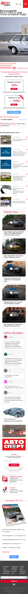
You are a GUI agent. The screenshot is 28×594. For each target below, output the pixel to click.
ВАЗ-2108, (3, 117)
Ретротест (3, 136)
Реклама (22, 573)
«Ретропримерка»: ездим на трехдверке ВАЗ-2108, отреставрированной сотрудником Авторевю (19, 178)
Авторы (22, 567)
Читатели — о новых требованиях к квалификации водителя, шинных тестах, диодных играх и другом (19, 153)
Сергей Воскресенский (7, 67)
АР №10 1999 (12, 63)
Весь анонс (5, 552)
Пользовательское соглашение (11, 591)
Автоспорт (3, 63)
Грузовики (6, 571)
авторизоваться (12, 123)
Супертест (3, 185)
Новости (5, 567)
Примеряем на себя (5, 173)
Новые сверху (22, 119)
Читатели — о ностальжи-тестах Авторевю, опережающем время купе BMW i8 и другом (20, 165)
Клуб (12, 573)
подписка (14, 581)
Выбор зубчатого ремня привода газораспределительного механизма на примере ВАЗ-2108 (18, 191)
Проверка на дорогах (6, 198)
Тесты (5, 569)
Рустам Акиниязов (6, 65)
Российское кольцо (13, 117)
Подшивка (14, 567)
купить (14, 556)
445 (7, 136)
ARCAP (21, 569)
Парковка (14, 569)
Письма (3, 148)
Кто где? (13, 571)
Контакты (23, 571)
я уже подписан (14, 112)
